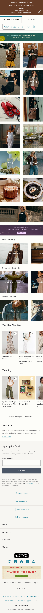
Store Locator (23, 494)
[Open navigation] (39, 26)
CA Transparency (31, 596)
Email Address (7, 459)
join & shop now (21, 11)
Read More (6, 437)
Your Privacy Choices (21, 605)
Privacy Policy (29, 483)
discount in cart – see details (21, 12)
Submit (21, 471)
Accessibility (9, 600)
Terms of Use (19, 596)
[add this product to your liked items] (15, 333)
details (30, 417)
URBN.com (19, 600)
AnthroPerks (23, 501)
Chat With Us (23, 517)
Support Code (30, 600)
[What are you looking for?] (22, 26)
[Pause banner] (39, 12)
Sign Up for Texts (23, 509)
